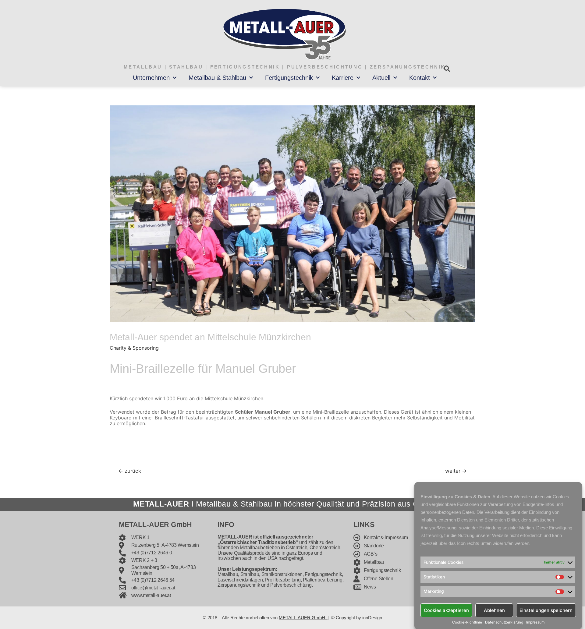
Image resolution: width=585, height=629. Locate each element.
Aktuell (381, 77)
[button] (446, 68)
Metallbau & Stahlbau (217, 77)
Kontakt (419, 77)
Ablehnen (494, 610)
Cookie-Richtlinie (467, 622)
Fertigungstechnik (289, 77)
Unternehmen (151, 77)
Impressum (535, 622)
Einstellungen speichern (546, 610)
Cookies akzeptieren (446, 610)
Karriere (342, 77)
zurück (129, 471)
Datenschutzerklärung (504, 622)
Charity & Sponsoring (134, 348)
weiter (456, 471)
